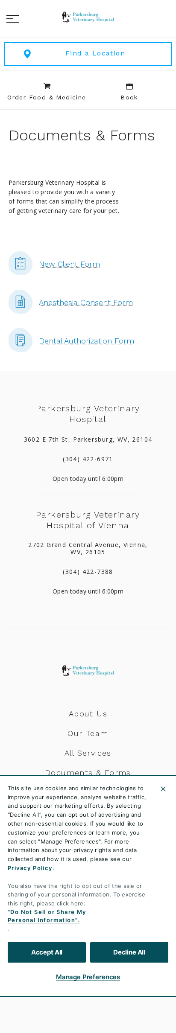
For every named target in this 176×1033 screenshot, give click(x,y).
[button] (12, 19)
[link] (88, 17)
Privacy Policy (30, 867)
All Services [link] (88, 753)
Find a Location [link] (95, 53)
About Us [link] (88, 714)
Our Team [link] (87, 733)
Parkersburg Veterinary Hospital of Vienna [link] (88, 519)
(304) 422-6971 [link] (88, 459)
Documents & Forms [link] (88, 773)
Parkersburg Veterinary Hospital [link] (88, 413)
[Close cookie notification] (163, 789)
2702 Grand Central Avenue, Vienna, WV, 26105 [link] (88, 548)
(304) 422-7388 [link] (88, 572)
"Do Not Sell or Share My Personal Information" (47, 916)
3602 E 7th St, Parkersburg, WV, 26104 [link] (88, 439)
